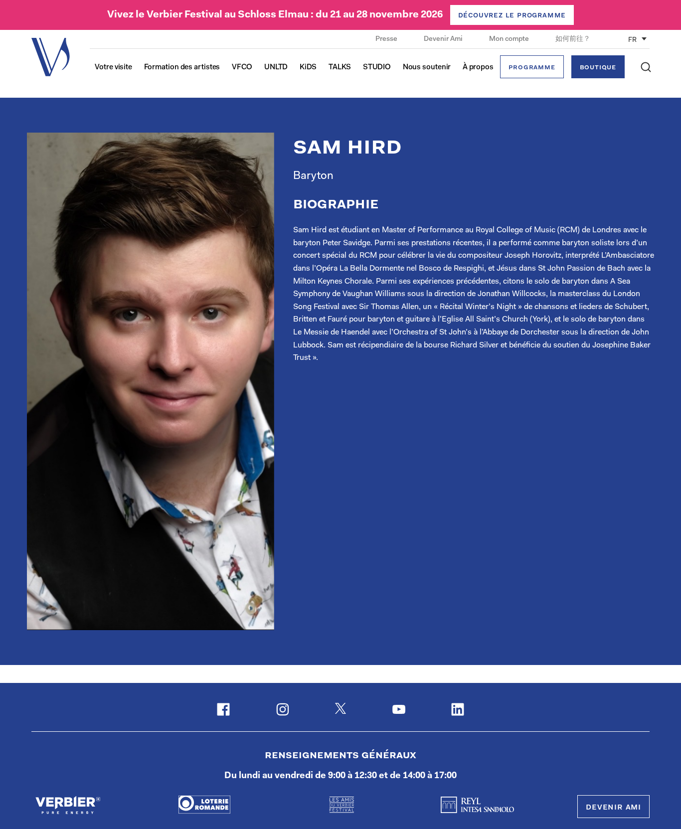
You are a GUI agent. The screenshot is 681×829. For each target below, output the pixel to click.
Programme (532, 67)
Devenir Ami (444, 39)
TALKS (340, 67)
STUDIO (377, 67)
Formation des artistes (182, 67)
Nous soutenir (427, 67)
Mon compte (509, 39)
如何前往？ (572, 39)
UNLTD (276, 67)
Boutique (598, 67)
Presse (387, 39)
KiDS (308, 67)
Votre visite (113, 67)
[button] (646, 67)
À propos (478, 67)
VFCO (242, 67)
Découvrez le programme (512, 15)
